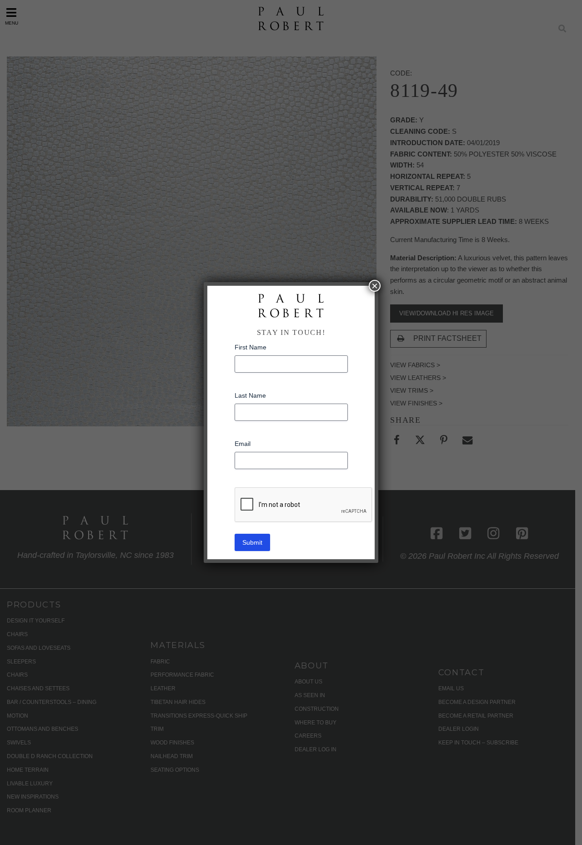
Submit (252, 542)
